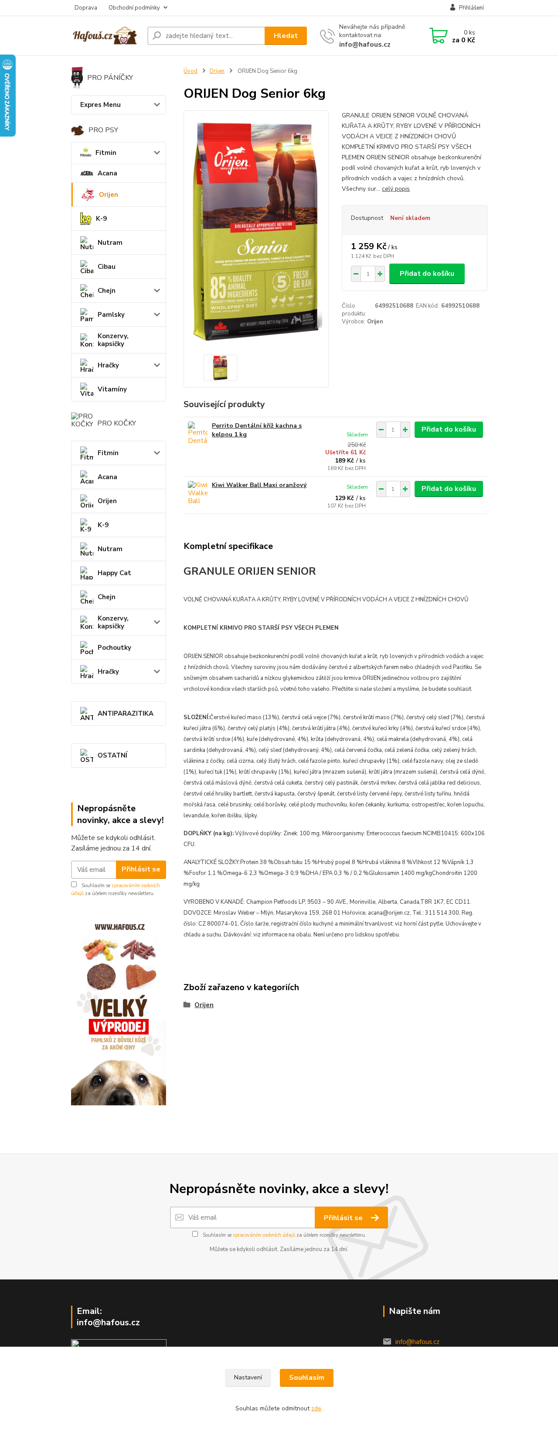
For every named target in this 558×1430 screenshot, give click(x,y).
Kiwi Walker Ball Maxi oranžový (259, 485)
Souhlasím (306, 1377)
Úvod (190, 71)
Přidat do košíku (427, 273)
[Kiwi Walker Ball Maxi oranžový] (198, 493)
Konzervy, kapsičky (113, 340)
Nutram (110, 242)
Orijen (108, 194)
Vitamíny (112, 389)
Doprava (86, 8)
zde (316, 1408)
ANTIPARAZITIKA (125, 713)
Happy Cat (114, 573)
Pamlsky (111, 314)
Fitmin (105, 152)
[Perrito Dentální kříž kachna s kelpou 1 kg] (198, 434)
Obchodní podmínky (134, 8)
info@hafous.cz (365, 44)
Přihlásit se (141, 869)
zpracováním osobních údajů (264, 1235)
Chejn (107, 290)
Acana (107, 173)
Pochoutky (114, 647)
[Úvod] (105, 36)
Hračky (108, 365)
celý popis (396, 189)
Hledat (286, 36)
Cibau (107, 266)
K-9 (101, 218)
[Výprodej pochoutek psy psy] (119, 1010)
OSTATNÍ (112, 755)
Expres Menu (100, 104)
